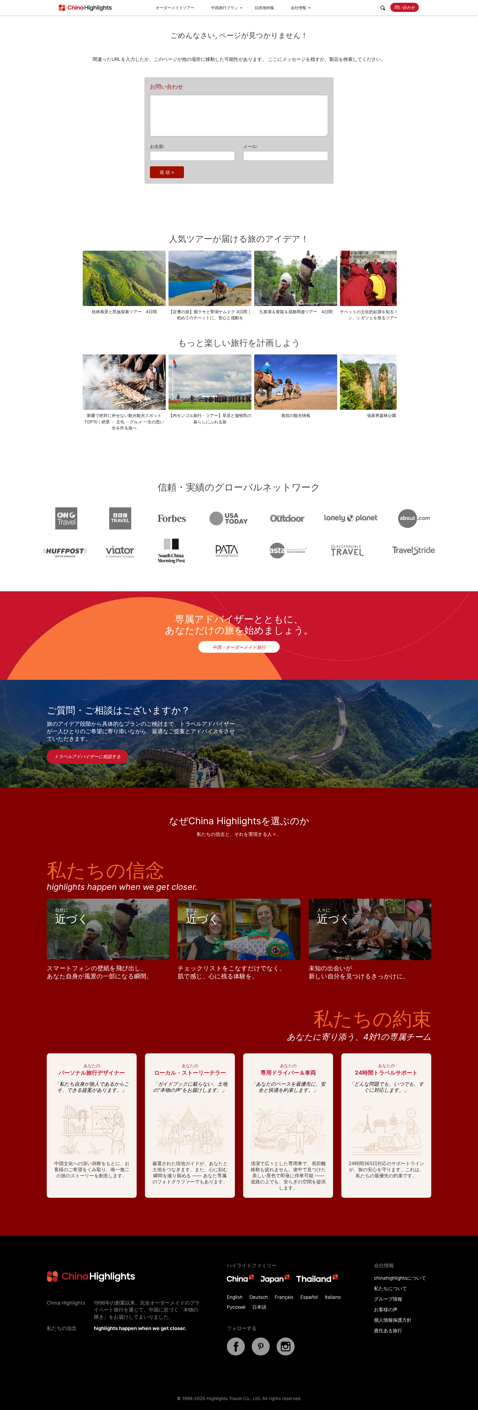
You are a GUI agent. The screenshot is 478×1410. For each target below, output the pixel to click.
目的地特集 (264, 7)
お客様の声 (386, 1309)
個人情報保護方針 (393, 1320)
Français (284, 1297)
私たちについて (390, 1288)
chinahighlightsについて (400, 1278)
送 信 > (167, 172)
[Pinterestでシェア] (261, 1354)
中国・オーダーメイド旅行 (239, 647)
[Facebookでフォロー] (236, 1354)
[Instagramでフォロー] (286, 1354)
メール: (250, 146)
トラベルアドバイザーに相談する (87, 756)
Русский (236, 1307)
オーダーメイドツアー (175, 7)
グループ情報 (388, 1299)
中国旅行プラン (224, 7)
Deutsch (259, 1297)
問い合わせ (404, 7)
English (235, 1297)
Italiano (333, 1297)
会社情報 (298, 7)
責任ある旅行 (388, 1330)
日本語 (259, 1307)
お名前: (157, 146)
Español (309, 1297)
